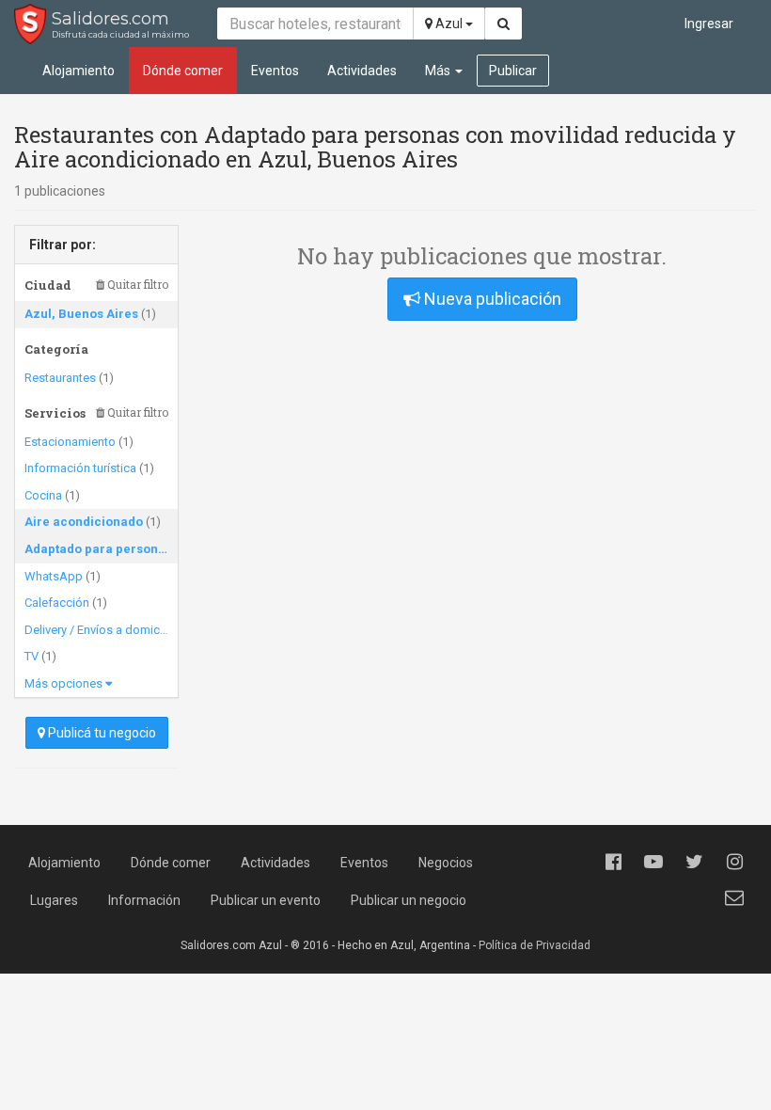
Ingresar (708, 23)
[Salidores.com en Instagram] (734, 862)
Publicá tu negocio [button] (100, 732)
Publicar (513, 70)
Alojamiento (78, 70)
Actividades (362, 70)
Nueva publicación (490, 299)
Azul (449, 23)
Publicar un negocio (408, 900)
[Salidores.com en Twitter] (694, 862)
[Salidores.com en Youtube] (653, 862)
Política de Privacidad (534, 945)
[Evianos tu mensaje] (734, 897)
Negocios (445, 862)
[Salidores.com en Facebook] (613, 862)
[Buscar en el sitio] (503, 24)
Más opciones (64, 683)
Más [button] (439, 70)
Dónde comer (183, 70)
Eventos (275, 70)
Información (144, 900)
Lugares (54, 900)
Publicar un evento (266, 900)
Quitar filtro (136, 284)
